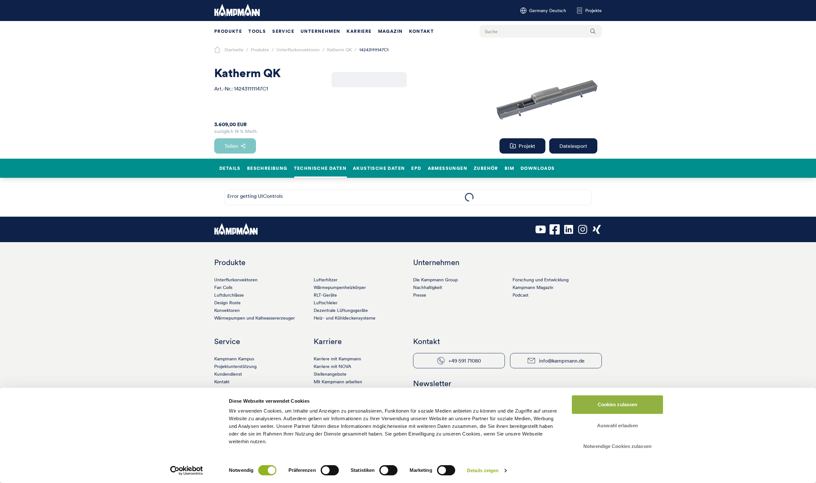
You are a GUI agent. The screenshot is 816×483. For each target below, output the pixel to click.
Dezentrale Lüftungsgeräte (341, 310)
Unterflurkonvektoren (236, 280)
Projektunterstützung (235, 366)
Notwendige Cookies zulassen (617, 446)
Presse (419, 295)
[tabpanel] (469, 197)
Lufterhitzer (326, 280)
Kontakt (421, 31)
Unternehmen (320, 31)
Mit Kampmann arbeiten (338, 382)
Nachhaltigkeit (427, 287)
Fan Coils (223, 287)
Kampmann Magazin (533, 287)
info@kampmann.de (562, 360)
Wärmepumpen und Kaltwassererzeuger (254, 318)
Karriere (358, 31)
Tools (257, 31)
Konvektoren (227, 310)
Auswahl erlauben (617, 425)
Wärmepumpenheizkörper (340, 287)
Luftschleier (326, 303)
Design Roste (227, 303)
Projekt (527, 146)
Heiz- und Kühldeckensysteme (344, 318)
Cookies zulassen (618, 404)
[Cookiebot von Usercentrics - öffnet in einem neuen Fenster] (187, 470)
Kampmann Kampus (234, 359)
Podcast (520, 295)
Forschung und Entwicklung (541, 280)
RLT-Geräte (325, 295)
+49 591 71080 (464, 360)
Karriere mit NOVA (332, 366)
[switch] (330, 470)
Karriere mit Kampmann (337, 359)
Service (283, 31)
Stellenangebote (330, 374)
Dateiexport (573, 146)
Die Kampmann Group (435, 280)
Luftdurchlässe (229, 295)
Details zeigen (483, 470)
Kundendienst (228, 374)
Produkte (228, 31)
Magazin (390, 31)
